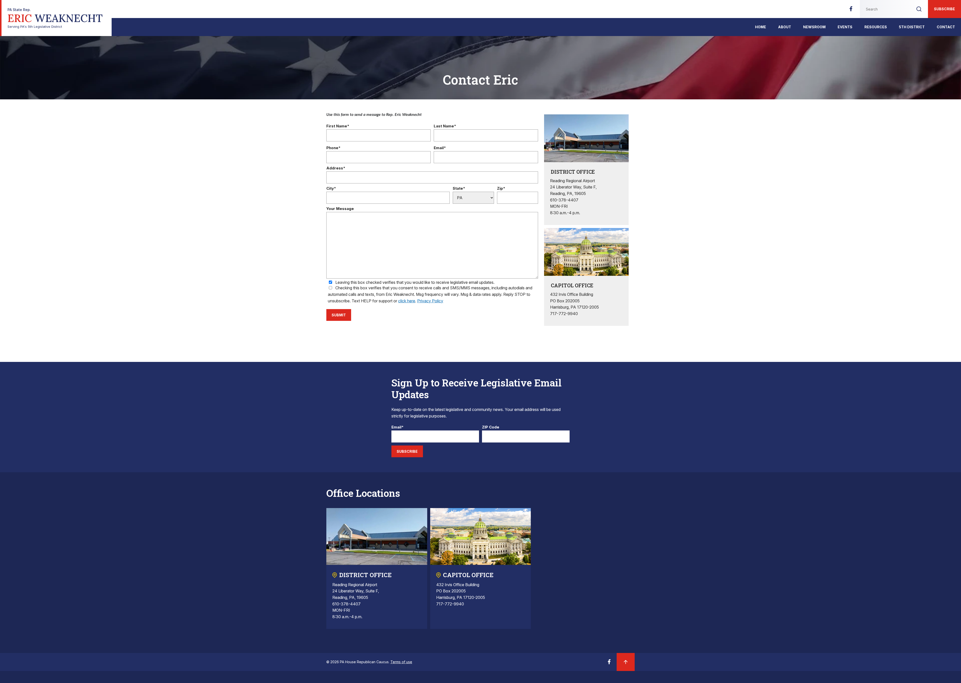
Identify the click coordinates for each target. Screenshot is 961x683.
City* (331, 188)
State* (459, 188)
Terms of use (401, 662)
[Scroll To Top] (626, 662)
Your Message (340, 209)
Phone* (333, 148)
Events (845, 27)
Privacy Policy (430, 300)
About (784, 27)
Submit (339, 315)
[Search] (919, 9)
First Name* (337, 126)
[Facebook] (851, 10)
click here (406, 300)
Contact (946, 27)
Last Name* (445, 126)
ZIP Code (490, 427)
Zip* (501, 188)
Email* (440, 148)
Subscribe (944, 9)
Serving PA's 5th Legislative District (55, 18)
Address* (335, 168)
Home (760, 27)
